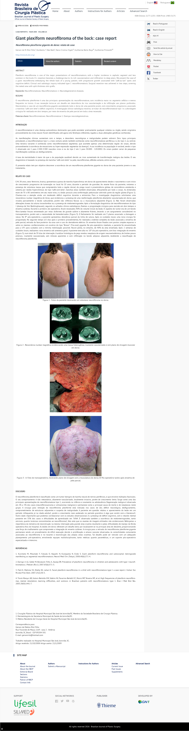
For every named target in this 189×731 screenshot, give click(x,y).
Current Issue (117, 666)
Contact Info (25, 682)
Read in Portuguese (160, 24)
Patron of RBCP (26, 679)
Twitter (155, 78)
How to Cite (157, 54)
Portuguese (165, 2)
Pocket (156, 66)
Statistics (78, 61)
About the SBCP (26, 669)
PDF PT (156, 36)
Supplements (117, 671)
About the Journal (27, 666)
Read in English (159, 30)
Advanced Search (138, 11)
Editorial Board (26, 671)
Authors (79, 11)
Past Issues (116, 669)
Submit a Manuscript (56, 666)
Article (20, 61)
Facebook (157, 72)
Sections (23, 674)
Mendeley (157, 60)
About (67, 11)
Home (55, 11)
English (150, 2)
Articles (121, 11)
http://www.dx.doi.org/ (25, 55)
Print (155, 42)
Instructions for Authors (100, 11)
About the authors (52, 61)
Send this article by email (162, 48)
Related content (110, 61)
